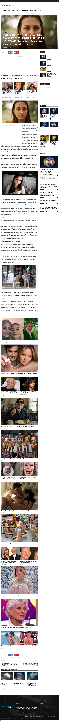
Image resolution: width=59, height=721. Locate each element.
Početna (12, 0)
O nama (15, 0)
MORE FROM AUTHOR (15, 669)
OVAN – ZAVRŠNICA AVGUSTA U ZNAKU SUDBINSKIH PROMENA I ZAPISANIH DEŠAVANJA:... (52, 68)
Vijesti (13, 10)
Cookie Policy (23, 0)
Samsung (5, 47)
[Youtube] (54, 707)
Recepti (40, 10)
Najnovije (15, 679)
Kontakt (19, 0)
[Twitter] (45, 707)
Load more (49, 79)
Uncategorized (4, 679)
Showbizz (18, 10)
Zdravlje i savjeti (33, 10)
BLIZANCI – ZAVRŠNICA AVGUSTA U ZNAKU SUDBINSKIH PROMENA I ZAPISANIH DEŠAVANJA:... (47, 172)
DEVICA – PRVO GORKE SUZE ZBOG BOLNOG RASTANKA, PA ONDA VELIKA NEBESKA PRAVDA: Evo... (49, 209)
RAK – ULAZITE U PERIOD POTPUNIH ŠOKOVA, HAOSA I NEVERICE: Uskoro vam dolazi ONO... (48, 186)
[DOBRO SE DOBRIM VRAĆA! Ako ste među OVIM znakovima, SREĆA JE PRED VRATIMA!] (19, 676)
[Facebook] (41, 707)
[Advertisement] (19, 65)
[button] (56, 10)
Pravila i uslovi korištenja (30, 0)
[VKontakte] (51, 707)
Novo (9, 10)
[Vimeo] (48, 707)
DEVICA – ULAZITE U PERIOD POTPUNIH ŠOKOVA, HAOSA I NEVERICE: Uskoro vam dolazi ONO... (48, 194)
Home (2, 13)
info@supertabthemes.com (25, 712)
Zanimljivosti (25, 10)
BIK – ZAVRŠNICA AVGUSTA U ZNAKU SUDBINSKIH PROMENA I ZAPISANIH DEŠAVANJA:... (52, 63)
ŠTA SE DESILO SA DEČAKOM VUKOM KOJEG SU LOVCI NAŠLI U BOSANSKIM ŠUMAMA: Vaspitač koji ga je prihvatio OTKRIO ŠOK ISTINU (29, 664)
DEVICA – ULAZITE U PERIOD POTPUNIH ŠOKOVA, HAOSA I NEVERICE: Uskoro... (52, 74)
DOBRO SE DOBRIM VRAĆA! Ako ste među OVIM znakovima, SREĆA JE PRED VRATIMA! (19, 682)
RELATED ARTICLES (5, 669)
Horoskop (48, 59)
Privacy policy (37, 0)
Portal (41, 175)
